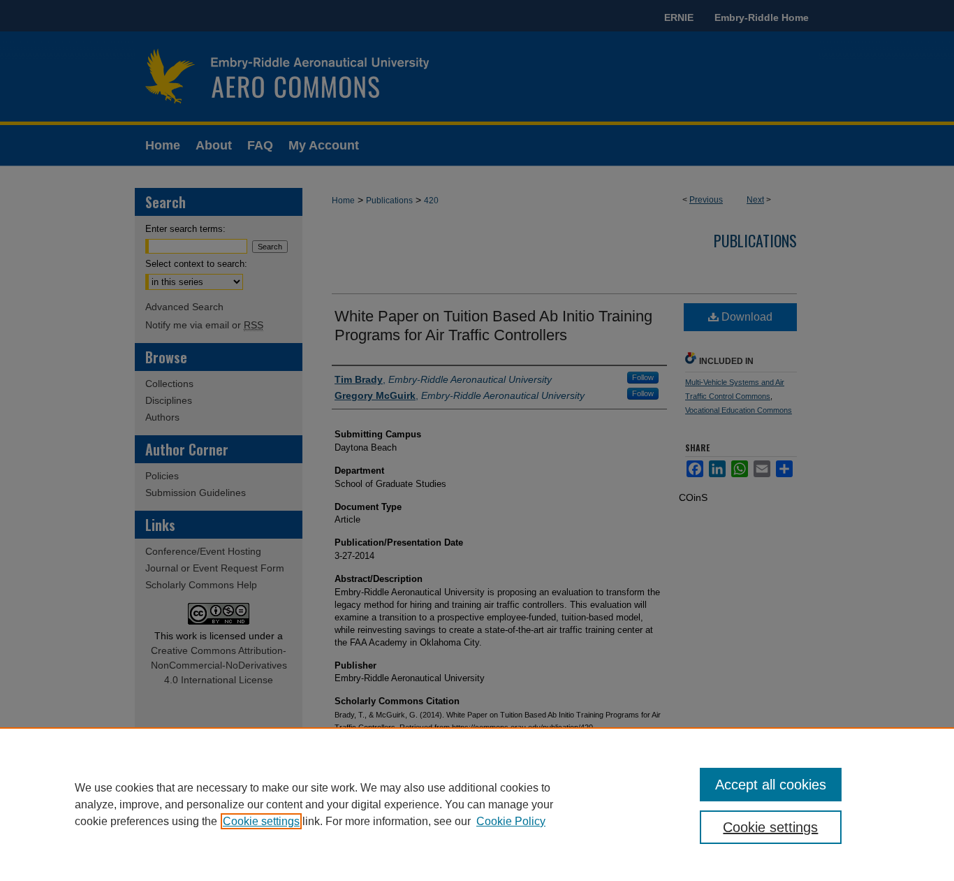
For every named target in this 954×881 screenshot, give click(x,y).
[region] (477, 804)
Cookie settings (261, 821)
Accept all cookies (770, 784)
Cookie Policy (510, 821)
